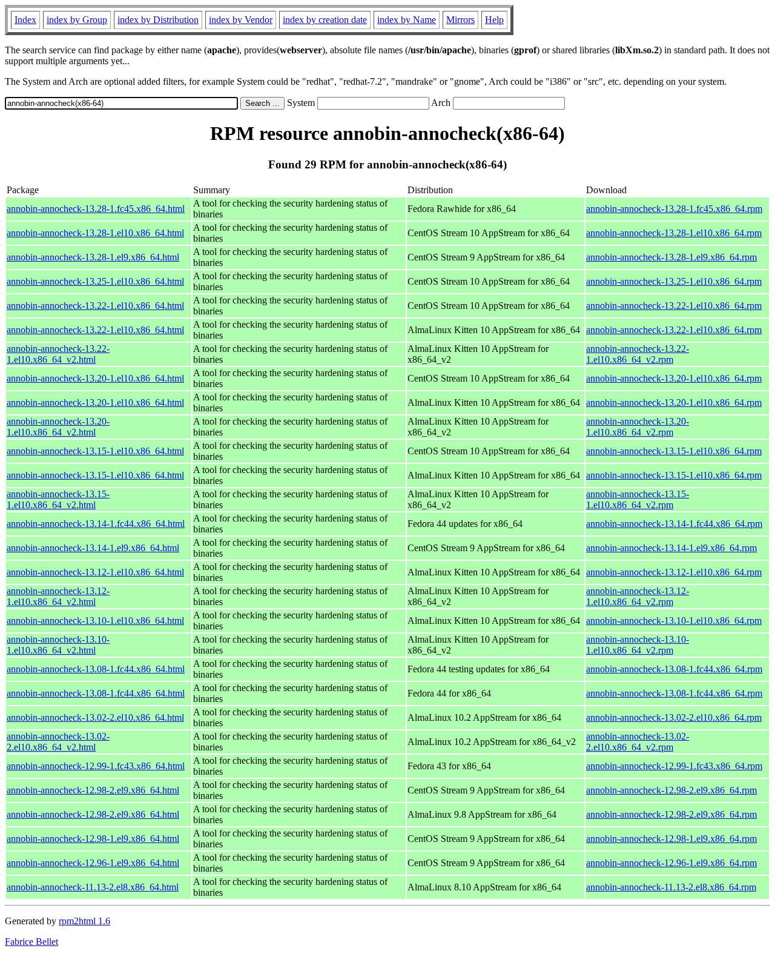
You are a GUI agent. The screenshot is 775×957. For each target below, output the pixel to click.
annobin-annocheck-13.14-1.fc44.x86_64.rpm (674, 523)
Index (25, 20)
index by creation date (325, 20)
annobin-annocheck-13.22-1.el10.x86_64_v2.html (58, 354)
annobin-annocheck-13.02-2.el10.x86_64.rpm (674, 717)
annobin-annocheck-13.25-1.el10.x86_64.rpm (674, 281)
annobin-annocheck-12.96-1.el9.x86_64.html (93, 863)
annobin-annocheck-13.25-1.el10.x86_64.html (95, 281)
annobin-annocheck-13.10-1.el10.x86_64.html (95, 620)
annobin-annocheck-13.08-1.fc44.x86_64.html (96, 669)
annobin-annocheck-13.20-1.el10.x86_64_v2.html (58, 426)
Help (494, 20)
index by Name (406, 20)
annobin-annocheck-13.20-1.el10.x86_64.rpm (674, 378)
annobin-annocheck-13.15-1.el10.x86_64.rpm (674, 451)
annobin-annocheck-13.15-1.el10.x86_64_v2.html (58, 499)
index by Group (77, 20)
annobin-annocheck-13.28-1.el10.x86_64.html (95, 233)
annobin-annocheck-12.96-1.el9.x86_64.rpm (671, 863)
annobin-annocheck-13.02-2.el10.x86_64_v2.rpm (637, 741)
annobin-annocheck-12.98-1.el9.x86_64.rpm (671, 838)
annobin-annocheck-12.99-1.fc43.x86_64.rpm (674, 766)
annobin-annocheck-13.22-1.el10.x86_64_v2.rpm (637, 354)
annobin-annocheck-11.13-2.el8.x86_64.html (93, 887)
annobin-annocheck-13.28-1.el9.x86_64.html (93, 257)
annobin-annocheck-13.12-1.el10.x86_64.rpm (674, 572)
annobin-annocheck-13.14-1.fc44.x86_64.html (96, 523)
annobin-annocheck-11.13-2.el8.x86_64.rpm (671, 887)
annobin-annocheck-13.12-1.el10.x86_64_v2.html (58, 596)
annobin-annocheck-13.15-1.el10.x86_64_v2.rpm (637, 499)
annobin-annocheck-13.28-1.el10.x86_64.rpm (674, 233)
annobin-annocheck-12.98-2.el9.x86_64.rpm (671, 790)
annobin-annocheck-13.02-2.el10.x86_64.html (95, 717)
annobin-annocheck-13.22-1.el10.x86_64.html (95, 305)
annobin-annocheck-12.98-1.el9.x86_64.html (93, 838)
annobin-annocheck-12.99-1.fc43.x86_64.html (96, 766)
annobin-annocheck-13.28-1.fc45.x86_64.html (96, 209)
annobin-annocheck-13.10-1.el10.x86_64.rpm (674, 620)
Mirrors (460, 20)
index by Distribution (158, 20)
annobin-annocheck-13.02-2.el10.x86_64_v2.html (58, 741)
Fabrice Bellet (31, 941)
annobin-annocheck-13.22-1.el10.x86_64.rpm (674, 305)
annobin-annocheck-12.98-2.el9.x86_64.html (93, 790)
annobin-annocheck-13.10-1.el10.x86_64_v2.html (58, 644)
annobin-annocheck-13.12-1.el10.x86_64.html (95, 572)
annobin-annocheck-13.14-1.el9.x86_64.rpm (671, 548)
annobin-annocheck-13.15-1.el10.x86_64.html (95, 451)
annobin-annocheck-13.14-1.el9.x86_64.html (93, 548)
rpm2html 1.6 (84, 921)
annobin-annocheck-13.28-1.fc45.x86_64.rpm (674, 209)
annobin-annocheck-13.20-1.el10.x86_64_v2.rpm (637, 426)
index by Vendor (240, 20)
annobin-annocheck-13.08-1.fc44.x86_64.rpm (674, 669)
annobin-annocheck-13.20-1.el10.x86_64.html (95, 378)
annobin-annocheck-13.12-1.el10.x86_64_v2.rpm (637, 596)
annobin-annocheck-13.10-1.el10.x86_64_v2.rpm (637, 644)
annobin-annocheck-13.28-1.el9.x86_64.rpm (671, 257)
